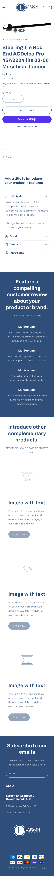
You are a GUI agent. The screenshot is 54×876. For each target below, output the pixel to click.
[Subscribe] (44, 773)
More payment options (27, 127)
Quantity (6, 93)
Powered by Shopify (38, 868)
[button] (3, 7)
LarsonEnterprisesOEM (23, 868)
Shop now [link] (19, 534)
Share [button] (9, 157)
